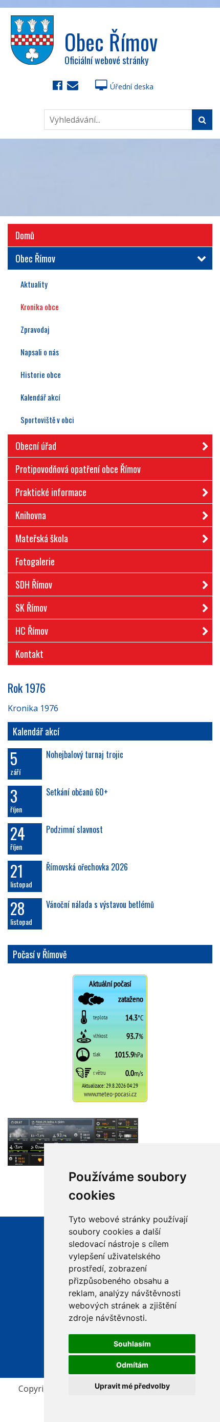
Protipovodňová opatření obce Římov (78, 469)
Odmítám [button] (132, 1364)
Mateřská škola (41, 538)
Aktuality (34, 284)
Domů (24, 235)
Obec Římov (35, 258)
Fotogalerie (35, 561)
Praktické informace (50, 492)
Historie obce (40, 374)
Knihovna (30, 515)
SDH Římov (33, 584)
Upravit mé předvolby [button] (132, 1385)
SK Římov (31, 607)
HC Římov (31, 630)
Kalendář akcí (40, 397)
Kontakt (29, 653)
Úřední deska (131, 86)
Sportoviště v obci (47, 419)
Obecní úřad (35, 445)
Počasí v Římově (40, 954)
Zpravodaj (34, 329)
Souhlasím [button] (132, 1343)
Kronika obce (39, 306)
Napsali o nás (39, 351)
